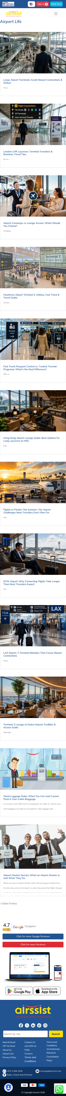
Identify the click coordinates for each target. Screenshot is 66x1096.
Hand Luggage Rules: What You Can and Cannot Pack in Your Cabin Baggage (31, 798)
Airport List (8, 1053)
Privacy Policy (9, 1057)
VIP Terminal (9, 1046)
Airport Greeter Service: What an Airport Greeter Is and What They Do (31, 877)
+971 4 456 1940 (15, 1071)
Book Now (56, 4)
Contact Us (30, 1042)
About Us (7, 1049)
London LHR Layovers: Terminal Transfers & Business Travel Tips (27, 153)
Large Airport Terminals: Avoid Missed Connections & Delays (32, 81)
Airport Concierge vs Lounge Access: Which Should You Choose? (31, 224)
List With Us (30, 1046)
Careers (28, 1053)
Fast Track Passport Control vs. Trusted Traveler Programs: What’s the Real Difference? (30, 368)
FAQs (27, 1049)
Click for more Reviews (33, 944)
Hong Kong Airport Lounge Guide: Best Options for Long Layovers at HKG (31, 439)
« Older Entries (8, 903)
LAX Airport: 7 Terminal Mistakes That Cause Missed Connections (32, 654)
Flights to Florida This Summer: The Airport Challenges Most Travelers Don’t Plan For (27, 511)
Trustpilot (30, 926)
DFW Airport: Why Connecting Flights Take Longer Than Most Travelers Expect (31, 583)
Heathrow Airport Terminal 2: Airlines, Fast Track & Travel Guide (31, 296)
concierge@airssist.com (50, 1071)
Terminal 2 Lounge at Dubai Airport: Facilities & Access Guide (29, 726)
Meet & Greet (9, 1042)
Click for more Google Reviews (33, 936)
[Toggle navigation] (56, 14)
